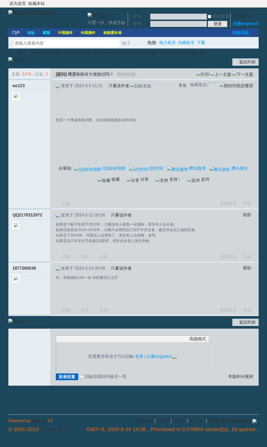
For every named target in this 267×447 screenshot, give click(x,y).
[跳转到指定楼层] (236, 86)
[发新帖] (16, 60)
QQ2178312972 (27, 215)
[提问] (61, 74)
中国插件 (65, 33)
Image (71, 338)
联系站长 (145, 421)
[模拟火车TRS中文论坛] (31, 13)
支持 (85, 257)
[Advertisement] (156, 104)
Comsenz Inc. (56, 429)
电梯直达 (198, 85)
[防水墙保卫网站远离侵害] (254, 421)
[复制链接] (126, 74)
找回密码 (241, 16)
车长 (183, 85)
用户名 (137, 16)
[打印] (203, 74)
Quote (84, 338)
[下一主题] (242, 74)
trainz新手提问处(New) (89, 53)
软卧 (247, 215)
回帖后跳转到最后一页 (105, 376)
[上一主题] (220, 74)
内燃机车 (186, 42)
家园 (46, 33)
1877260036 (24, 268)
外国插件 (88, 33)
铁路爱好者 (113, 33)
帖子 (126, 43)
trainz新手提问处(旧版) (136, 53)
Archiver (197, 421)
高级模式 (197, 339)
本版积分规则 (240, 376)
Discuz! (39, 421)
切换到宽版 (256, 3)
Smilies (97, 338)
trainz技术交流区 (46, 53)
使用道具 (228, 203)
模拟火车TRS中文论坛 (10, 53)
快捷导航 (240, 33)
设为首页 (17, 3)
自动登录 (221, 16)
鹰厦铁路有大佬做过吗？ (185, 53)
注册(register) (246, 23)
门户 (16, 33)
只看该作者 (118, 85)
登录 (139, 356)
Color (65, 338)
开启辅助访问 (251, 3)
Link (78, 338)
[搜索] (140, 43)
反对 (103, 257)
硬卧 (247, 268)
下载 (201, 42)
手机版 (179, 421)
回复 (66, 203)
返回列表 (247, 62)
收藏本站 (36, 3)
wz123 (19, 85)
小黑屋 (163, 421)
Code (91, 338)
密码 (137, 23)
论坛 (31, 33)
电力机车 (167, 42)
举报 (247, 203)
